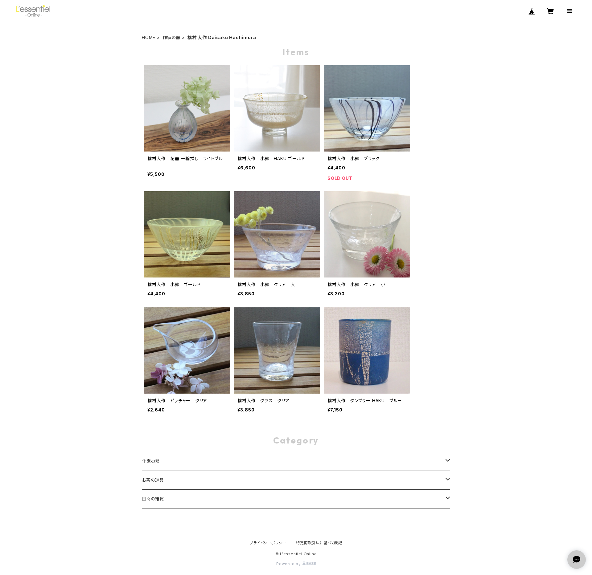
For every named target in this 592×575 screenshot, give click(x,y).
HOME (148, 37)
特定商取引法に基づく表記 (319, 543)
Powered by (289, 563)
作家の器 (171, 37)
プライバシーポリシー (268, 543)
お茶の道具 (153, 480)
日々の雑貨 (153, 498)
